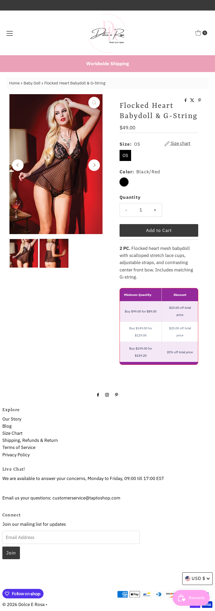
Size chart (180, 143)
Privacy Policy (16, 455)
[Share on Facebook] (186, 100)
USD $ (198, 578)
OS (125, 155)
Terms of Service (18, 447)
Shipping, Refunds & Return (30, 440)
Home (14, 82)
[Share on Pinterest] (199, 100)
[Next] (94, 165)
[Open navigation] (10, 33)
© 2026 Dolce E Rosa (23, 604)
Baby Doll (32, 82)
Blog (7, 426)
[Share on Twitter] (192, 100)
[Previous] (18, 165)
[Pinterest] (116, 394)
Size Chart (12, 433)
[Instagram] (107, 394)
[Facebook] (98, 394)
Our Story (11, 419)
